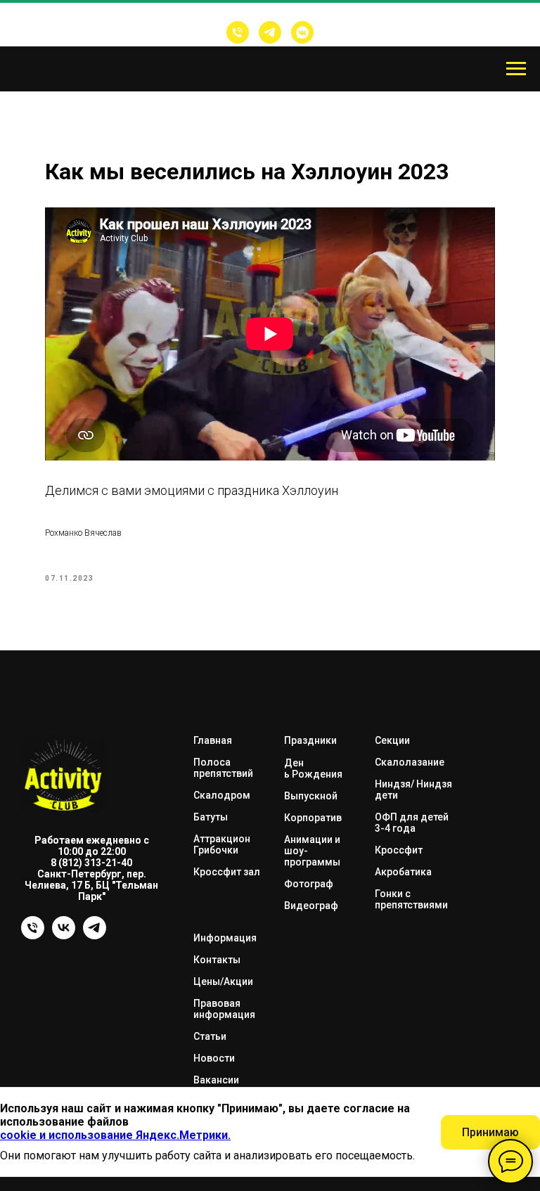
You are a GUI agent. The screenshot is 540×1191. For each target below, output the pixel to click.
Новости (214, 1058)
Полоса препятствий (223, 768)
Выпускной (311, 795)
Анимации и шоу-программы (312, 851)
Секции (392, 740)
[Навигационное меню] (516, 69)
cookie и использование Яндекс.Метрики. (115, 1135)
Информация (225, 938)
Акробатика (403, 871)
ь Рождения (313, 774)
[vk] (63, 935)
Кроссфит (399, 850)
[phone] (32, 935)
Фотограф (308, 883)
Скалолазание (409, 762)
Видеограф (311, 905)
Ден (294, 763)
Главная (212, 740)
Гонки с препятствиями (411, 899)
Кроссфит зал (226, 871)
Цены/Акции (223, 981)
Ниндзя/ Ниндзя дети (413, 789)
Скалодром (221, 795)
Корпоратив (313, 817)
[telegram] (270, 32)
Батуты (210, 817)
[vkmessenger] (302, 32)
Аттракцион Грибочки (221, 844)
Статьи (209, 1036)
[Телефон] (237, 32)
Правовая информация (224, 1009)
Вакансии (216, 1080)
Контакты (216, 959)
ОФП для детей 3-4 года (412, 822)
